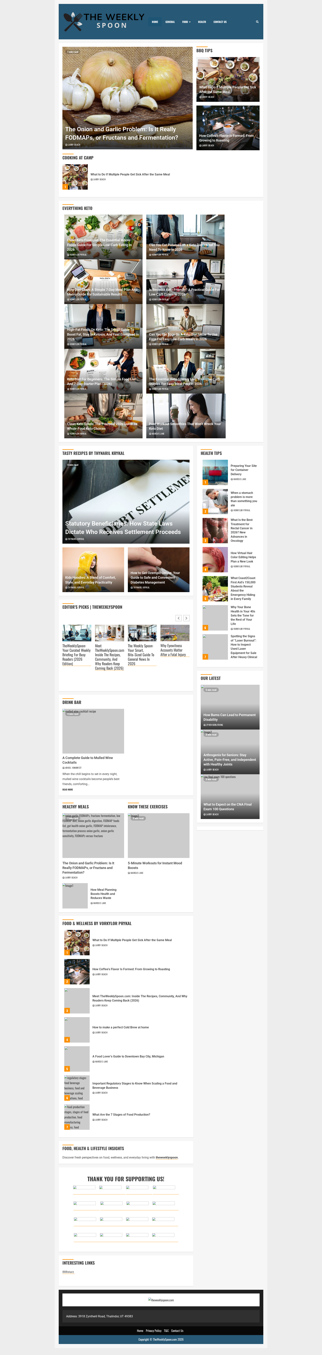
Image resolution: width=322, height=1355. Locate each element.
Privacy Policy (153, 1331)
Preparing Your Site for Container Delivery (215, 472)
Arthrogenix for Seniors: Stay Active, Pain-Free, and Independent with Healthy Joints (229, 759)
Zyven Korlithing (214, 724)
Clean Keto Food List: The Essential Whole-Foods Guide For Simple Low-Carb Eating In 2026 (99, 244)
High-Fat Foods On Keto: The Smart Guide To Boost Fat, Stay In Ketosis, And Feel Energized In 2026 (103, 334)
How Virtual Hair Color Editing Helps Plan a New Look (215, 559)
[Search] (257, 21)
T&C (166, 1331)
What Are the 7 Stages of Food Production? (77, 1117)
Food (185, 22)
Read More (67, 789)
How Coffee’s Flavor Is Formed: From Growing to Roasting (77, 971)
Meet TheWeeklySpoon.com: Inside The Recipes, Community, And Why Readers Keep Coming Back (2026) (109, 656)
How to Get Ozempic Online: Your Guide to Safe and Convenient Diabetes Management (155, 577)
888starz (68, 1272)
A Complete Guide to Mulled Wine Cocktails (93, 731)
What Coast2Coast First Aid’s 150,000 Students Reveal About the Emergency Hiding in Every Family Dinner (215, 588)
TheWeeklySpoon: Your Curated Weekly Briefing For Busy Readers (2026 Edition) (76, 654)
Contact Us (220, 22)
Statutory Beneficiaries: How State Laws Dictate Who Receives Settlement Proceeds (126, 502)
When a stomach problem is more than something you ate (215, 501)
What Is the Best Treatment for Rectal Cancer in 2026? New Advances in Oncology (215, 530)
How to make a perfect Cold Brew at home (77, 1030)
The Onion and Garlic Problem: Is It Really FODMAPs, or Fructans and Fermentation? (127, 98)
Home (155, 22)
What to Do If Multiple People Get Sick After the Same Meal (75, 177)
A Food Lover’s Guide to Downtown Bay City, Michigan (77, 1059)
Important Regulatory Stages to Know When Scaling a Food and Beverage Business (77, 1088)
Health (202, 22)
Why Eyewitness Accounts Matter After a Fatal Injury (173, 650)
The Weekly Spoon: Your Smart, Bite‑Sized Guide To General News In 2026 (141, 654)
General (170, 22)
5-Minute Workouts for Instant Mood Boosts (159, 835)
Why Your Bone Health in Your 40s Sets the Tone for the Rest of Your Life (215, 618)
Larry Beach (74, 144)
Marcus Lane (158, 433)
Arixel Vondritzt (73, 767)
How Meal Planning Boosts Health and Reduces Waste (75, 895)
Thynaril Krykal (76, 538)
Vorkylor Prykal (78, 254)
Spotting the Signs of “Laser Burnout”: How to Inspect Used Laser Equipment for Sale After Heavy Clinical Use (215, 647)
